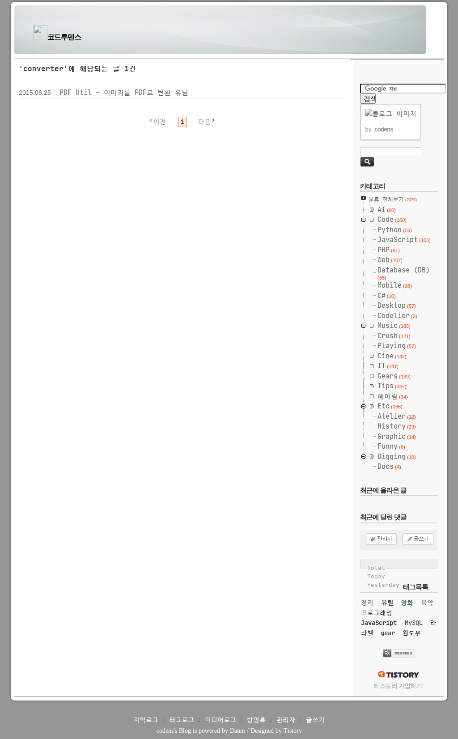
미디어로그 (220, 720)
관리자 (285, 720)
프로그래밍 (376, 613)
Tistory (293, 730)
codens (165, 730)
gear (388, 633)
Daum (237, 730)
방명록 (256, 720)
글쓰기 (315, 720)
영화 (407, 603)
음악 (427, 603)
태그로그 (181, 720)
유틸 (387, 603)
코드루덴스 (64, 37)
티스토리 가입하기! (399, 686)
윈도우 (411, 633)
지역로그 (145, 720)
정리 (367, 603)
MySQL (414, 623)
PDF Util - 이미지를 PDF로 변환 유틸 (123, 92)
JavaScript (379, 623)
